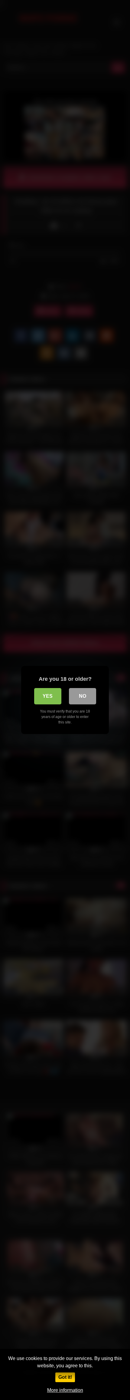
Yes (48, 696)
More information (65, 1390)
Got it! (65, 1377)
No (82, 696)
